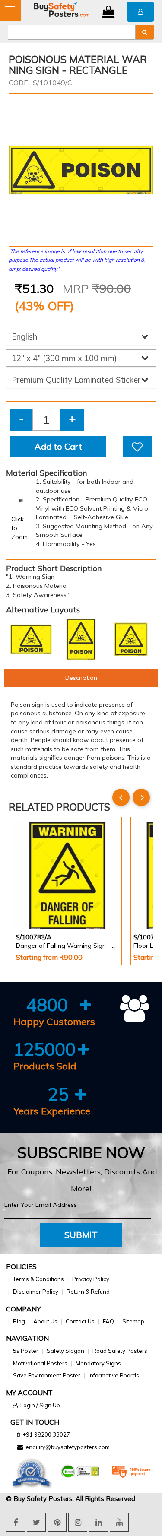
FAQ (108, 1321)
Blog (19, 1321)
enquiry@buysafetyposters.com (67, 1447)
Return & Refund (88, 1291)
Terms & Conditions (38, 1279)
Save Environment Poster (46, 1375)
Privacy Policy (90, 1279)
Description (81, 678)
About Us (45, 1321)
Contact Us (80, 1321)
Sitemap (133, 1321)
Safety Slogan (65, 1350)
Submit (81, 1234)
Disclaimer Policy (35, 1291)
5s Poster (25, 1350)
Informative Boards (114, 1375)
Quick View (40, 906)
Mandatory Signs (98, 1363)
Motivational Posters (40, 1363)
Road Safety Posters (119, 1350)
